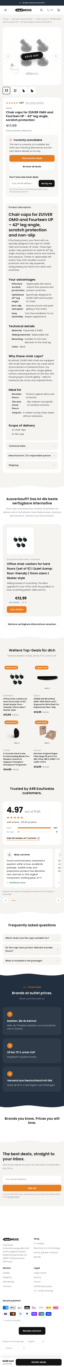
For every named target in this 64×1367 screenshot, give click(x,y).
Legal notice (40, 1272)
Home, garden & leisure (46, 1252)
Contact (7, 1286)
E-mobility (39, 1243)
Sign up (32, 1188)
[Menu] (5, 10)
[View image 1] (6, 90)
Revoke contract (32, 1330)
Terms (37, 1281)
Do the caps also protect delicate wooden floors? (29, 949)
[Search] (41, 10)
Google (10, 832)
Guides (6, 1272)
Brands (37, 1256)
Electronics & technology (47, 1248)
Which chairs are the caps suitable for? (27, 938)
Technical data (17, 446)
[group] (32, 868)
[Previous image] (8, 56)
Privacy (37, 1277)
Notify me (46, 183)
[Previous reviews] (5, 900)
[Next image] (56, 56)
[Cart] (58, 10)
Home (6, 19)
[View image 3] (23, 90)
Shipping (13, 465)
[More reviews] (58, 900)
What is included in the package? (23, 960)
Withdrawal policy (43, 1286)
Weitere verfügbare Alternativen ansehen (32, 624)
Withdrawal (8, 1281)
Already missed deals (22, 19)
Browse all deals (32, 166)
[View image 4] (32, 90)
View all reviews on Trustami (21, 838)
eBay (9, 828)
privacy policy (13, 1197)
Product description (20, 207)
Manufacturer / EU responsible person (30, 455)
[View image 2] (15, 90)
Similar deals (38, 1362)
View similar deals (32, 158)
